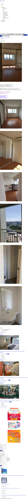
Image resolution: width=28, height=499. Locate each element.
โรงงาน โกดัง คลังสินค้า (5, 15)
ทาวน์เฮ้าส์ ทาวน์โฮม (5, 13)
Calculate (1, 450)
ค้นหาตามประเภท (3, 7)
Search (1, 465)
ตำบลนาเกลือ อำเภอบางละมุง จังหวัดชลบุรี (5, 37)
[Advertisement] (14, 28)
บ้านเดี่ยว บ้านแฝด (5, 8)
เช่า (1, 6)
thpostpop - (1, 381)
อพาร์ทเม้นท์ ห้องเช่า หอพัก (6, 14)
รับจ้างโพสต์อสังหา (3, 20)
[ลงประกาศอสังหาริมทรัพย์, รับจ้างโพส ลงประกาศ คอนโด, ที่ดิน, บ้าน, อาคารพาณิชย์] (2, 1)
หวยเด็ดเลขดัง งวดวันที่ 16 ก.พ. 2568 (5, 484)
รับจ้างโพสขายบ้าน (3, 491)
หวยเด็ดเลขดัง (2, 21)
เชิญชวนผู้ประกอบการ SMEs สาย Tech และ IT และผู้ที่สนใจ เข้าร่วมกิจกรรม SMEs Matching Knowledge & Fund (12, 475)
